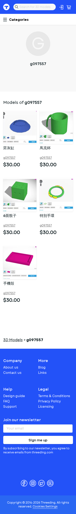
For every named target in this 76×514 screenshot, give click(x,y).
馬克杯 (45, 148)
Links (42, 372)
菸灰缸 (8, 148)
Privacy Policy (49, 401)
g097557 (9, 158)
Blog (42, 367)
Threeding (6, 7)
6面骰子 (9, 216)
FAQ (6, 401)
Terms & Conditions (54, 396)
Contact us (12, 372)
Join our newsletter (22, 419)
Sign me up (38, 440)
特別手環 (47, 216)
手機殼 (8, 284)
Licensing (46, 406)
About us (10, 367)
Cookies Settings (45, 506)
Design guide (14, 396)
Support (10, 406)
